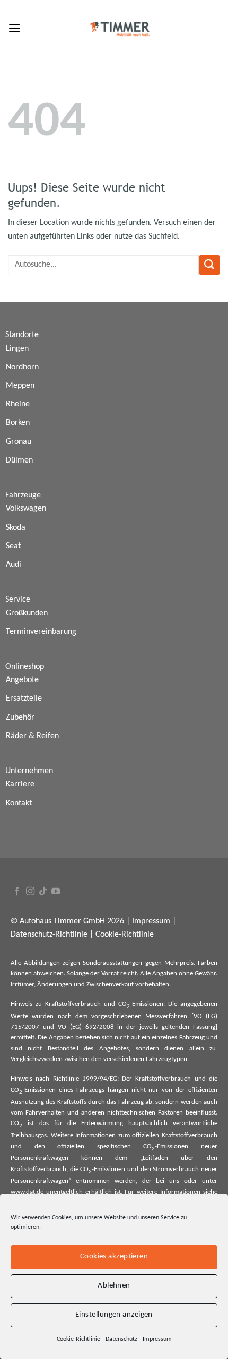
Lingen (17, 349)
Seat (13, 546)
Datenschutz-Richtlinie (49, 934)
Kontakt (19, 803)
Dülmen (19, 460)
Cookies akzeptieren (114, 1257)
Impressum (157, 1339)
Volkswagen (26, 508)
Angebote (22, 680)
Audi (13, 564)
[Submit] (209, 265)
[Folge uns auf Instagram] (30, 892)
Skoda (15, 527)
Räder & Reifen (32, 736)
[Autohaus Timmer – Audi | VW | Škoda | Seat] (120, 29)
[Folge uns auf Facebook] (17, 892)
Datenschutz (121, 1339)
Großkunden (27, 613)
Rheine (18, 404)
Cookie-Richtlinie (78, 1339)
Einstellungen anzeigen (114, 1315)
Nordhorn (22, 367)
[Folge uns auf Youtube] (55, 892)
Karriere (20, 784)
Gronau (18, 442)
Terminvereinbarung (41, 632)
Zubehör (20, 717)
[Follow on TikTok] (43, 892)
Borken (18, 423)
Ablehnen (114, 1286)
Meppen (20, 386)
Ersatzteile (24, 698)
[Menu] (14, 27)
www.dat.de (27, 1192)
